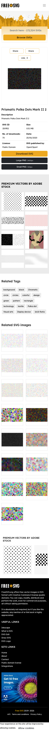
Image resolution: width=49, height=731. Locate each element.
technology (8, 306)
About (4, 656)
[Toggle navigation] (44, 5)
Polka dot (32, 306)
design (36, 295)
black (21, 289)
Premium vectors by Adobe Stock (21, 185)
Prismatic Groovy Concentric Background (12, 469)
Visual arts (8, 312)
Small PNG (24, 167)
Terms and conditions (20, 714)
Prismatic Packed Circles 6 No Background (37, 494)
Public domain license (11, 663)
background (9, 289)
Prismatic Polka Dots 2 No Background (37, 395)
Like (24, 58)
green (6, 301)
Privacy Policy (36, 714)
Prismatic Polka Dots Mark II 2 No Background (37, 345)
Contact (5, 659)
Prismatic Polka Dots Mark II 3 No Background (12, 395)
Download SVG (24, 153)
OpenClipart (32, 147)
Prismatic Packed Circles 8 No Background (12, 419)
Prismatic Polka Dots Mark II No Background (36, 370)
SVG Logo (6, 641)
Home (4, 652)
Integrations (7, 666)
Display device (24, 312)
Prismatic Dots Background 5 (36, 421)
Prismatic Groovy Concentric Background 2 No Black (37, 442)
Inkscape (5, 627)
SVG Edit (5, 634)
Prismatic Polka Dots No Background (12, 345)
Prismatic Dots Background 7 (12, 445)
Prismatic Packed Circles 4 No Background (37, 469)
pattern (16, 301)
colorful (25, 295)
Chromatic (33, 289)
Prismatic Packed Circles (12, 520)
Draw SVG (6, 638)
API (9, 714)
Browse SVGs (24, 37)
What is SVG (7, 631)
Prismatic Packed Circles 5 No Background (12, 494)
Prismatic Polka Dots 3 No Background (12, 370)
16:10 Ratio (40, 312)
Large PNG (24, 160)
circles (15, 295)
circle (5, 295)
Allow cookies (26, 728)
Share (15, 51)
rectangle (28, 301)
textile (21, 306)
